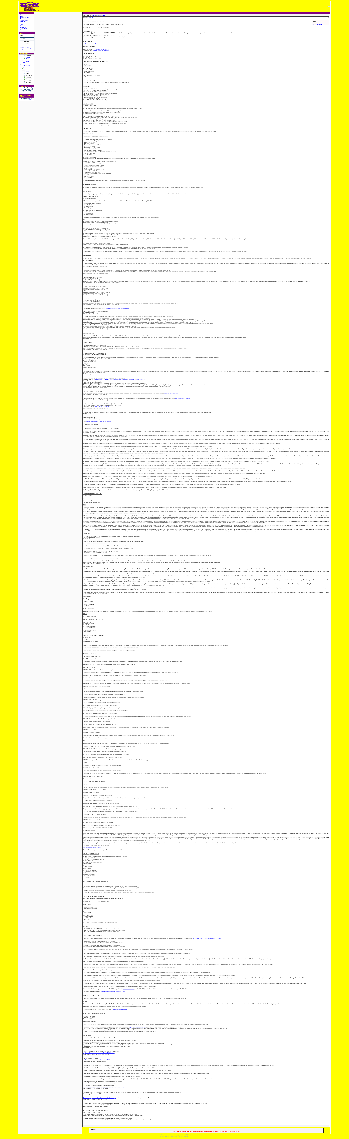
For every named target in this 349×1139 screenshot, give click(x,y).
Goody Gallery (24, 20)
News (21, 16)
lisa (27, 69)
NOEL (27, 61)
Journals (22, 30)
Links (21, 24)
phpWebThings (181, 1135)
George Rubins (28, 58)
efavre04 (28, 65)
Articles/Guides (24, 17)
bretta (91, 17)
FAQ (21, 23)
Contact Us (23, 27)
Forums (22, 19)
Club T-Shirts (23, 28)
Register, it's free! (24, 47)
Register (22, 25)
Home (21, 15)
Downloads (23, 21)
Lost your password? (25, 49)
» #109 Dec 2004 (317, 24)
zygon (27, 71)
